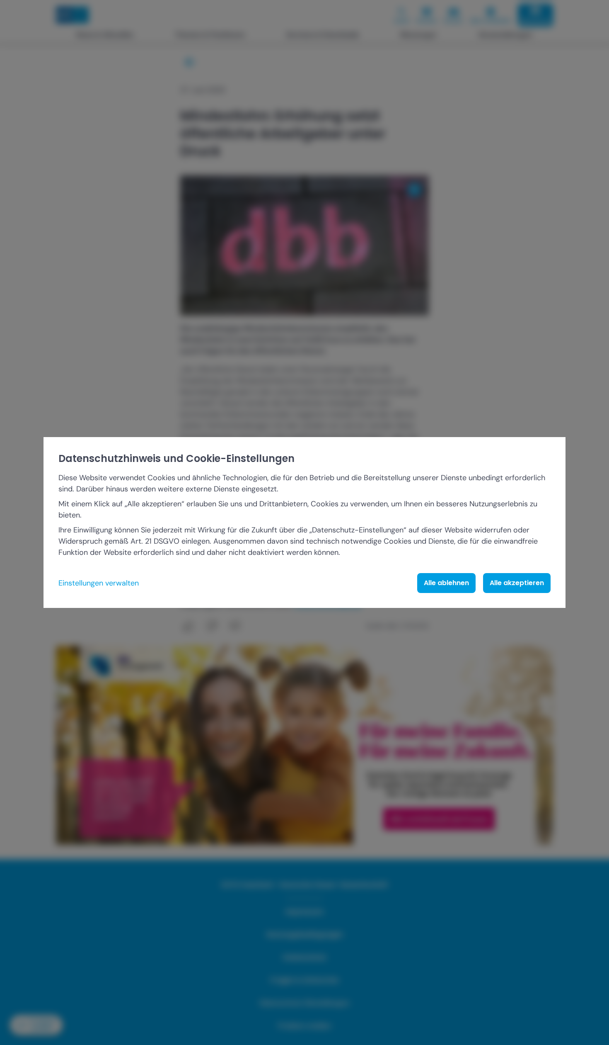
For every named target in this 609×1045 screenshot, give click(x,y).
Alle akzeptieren (517, 583)
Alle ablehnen (446, 583)
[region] (304, 522)
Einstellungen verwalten (98, 583)
